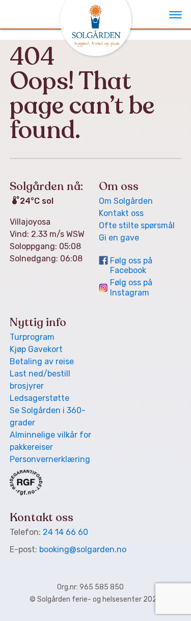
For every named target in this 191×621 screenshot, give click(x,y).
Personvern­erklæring (50, 459)
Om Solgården (126, 201)
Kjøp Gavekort (36, 349)
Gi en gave (119, 237)
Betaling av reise (42, 361)
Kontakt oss (121, 213)
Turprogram (32, 337)
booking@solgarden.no (82, 549)
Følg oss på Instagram (131, 287)
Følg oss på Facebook (131, 265)
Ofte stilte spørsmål (137, 225)
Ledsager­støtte (39, 398)
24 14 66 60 (65, 532)
